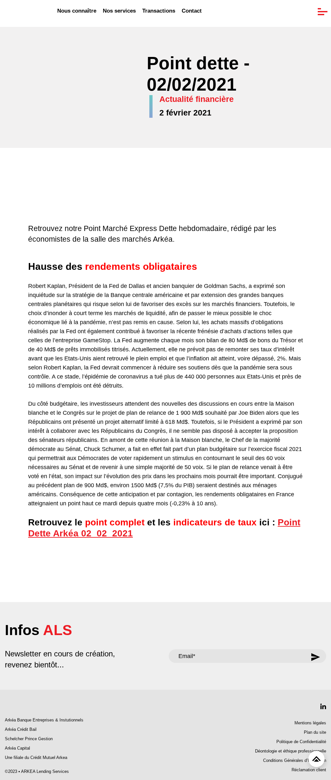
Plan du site (315, 732)
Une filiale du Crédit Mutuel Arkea (36, 757)
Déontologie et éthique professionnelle (290, 751)
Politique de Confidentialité (301, 742)
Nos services (119, 11)
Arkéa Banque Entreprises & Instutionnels (44, 720)
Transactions (158, 11)
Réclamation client (309, 770)
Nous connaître (76, 11)
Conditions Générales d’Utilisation (294, 760)
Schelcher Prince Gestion (29, 739)
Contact (192, 11)
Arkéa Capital (17, 748)
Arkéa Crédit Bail (21, 729)
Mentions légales (310, 723)
